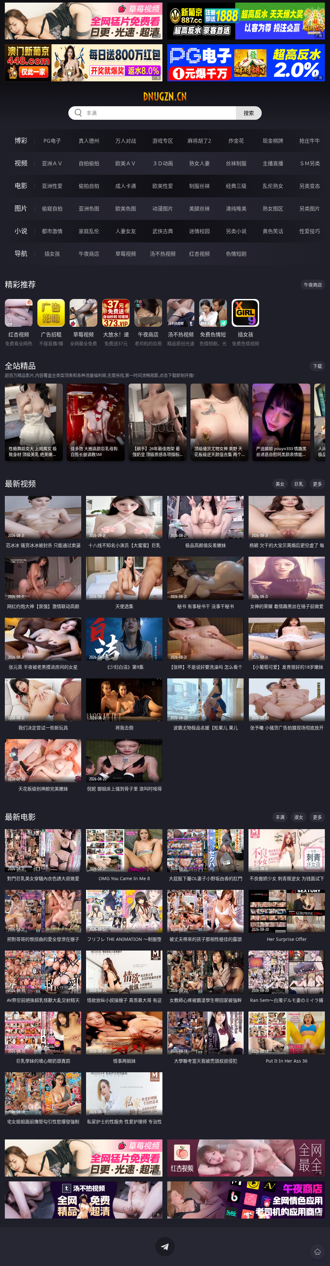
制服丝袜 (199, 186)
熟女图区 (273, 208)
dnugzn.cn (165, 96)
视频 (21, 163)
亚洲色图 (89, 208)
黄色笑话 (273, 231)
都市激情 (52, 231)
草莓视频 (125, 253)
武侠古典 (162, 231)
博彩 (21, 140)
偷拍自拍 (89, 186)
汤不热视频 (163, 253)
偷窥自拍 (52, 208)
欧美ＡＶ (125, 163)
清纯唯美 (236, 208)
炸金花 (236, 140)
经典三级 (236, 186)
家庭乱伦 (89, 231)
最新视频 (20, 483)
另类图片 (309, 208)
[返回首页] (317, 1252)
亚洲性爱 (52, 186)
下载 (317, 366)
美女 (280, 484)
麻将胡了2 (199, 140)
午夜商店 (89, 253)
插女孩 (52, 253)
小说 (21, 231)
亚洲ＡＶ (52, 163)
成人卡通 (125, 186)
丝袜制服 (236, 163)
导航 (21, 253)
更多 (317, 484)
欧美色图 (125, 208)
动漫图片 (162, 208)
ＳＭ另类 (309, 163)
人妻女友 (125, 231)
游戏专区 (162, 140)
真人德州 (89, 140)
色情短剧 (236, 253)
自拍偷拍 (89, 163)
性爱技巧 (309, 231)
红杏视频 (199, 253)
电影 (21, 185)
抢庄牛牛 (309, 140)
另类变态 (309, 186)
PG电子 (52, 140)
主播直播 (273, 163)
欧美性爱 (162, 186)
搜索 (249, 113)
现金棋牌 (273, 140)
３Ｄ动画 (162, 163)
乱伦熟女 (273, 186)
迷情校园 (199, 231)
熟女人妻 (199, 163)
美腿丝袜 (199, 208)
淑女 (298, 817)
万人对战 (125, 140)
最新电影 (20, 816)
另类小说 (236, 231)
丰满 (280, 817)
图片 (21, 208)
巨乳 (298, 484)
